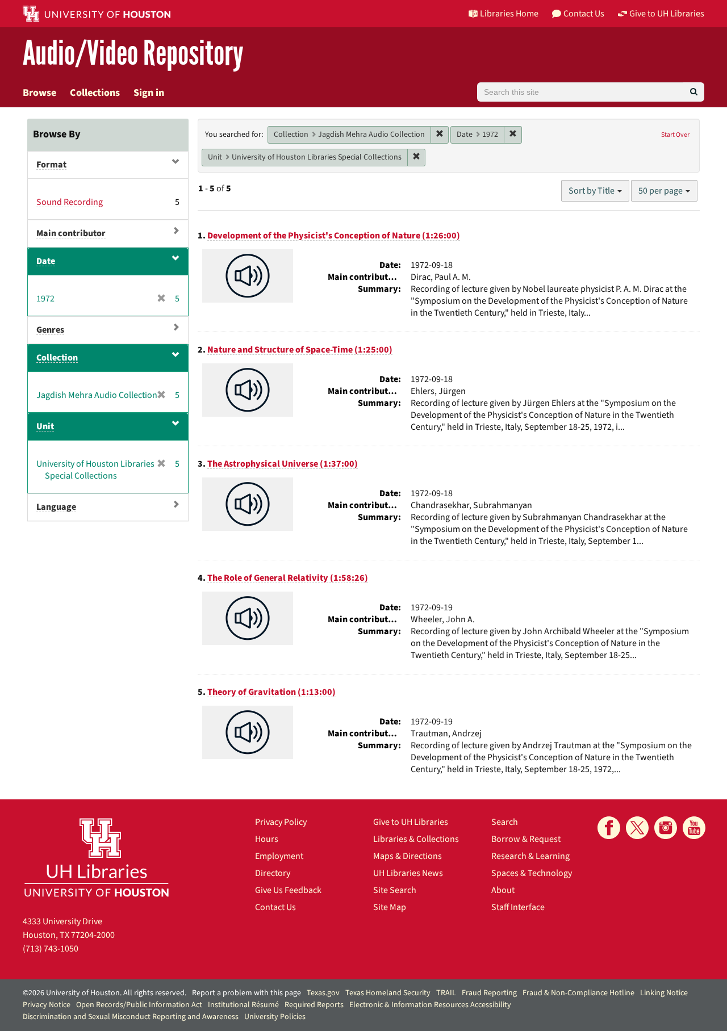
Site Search (394, 890)
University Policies (275, 1016)
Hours (266, 839)
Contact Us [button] (583, 13)
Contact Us (275, 907)
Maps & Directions (407, 856)
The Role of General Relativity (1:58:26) (287, 578)
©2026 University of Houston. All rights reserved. (104, 993)
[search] (693, 92)
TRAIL (446, 993)
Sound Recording (69, 202)
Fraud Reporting (489, 993)
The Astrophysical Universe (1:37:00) (282, 464)
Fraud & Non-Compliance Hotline (578, 993)
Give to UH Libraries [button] (666, 13)
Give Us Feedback (288, 890)
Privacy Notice (46, 1005)
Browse (39, 93)
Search (504, 822)
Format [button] (51, 164)
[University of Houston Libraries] (96, 857)
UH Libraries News (408, 873)
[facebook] (609, 827)
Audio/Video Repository (133, 54)
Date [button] (45, 261)
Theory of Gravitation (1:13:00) (271, 692)
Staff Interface (518, 907)
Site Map (389, 907)
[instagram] (665, 827)
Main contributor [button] (71, 233)
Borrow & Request (526, 839)
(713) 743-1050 (50, 948)
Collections (95, 93)
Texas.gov (323, 993)
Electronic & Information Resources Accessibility (430, 1005)
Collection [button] (57, 357)
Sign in (148, 93)
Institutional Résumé (243, 1005)
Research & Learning (530, 856)
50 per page (661, 191)
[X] (637, 827)
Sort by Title (592, 191)
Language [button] (56, 507)
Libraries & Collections (416, 839)
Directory (272, 873)
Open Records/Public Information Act (139, 1005)
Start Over (675, 135)
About (503, 890)
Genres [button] (50, 330)
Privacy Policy (281, 822)
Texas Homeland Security (388, 993)
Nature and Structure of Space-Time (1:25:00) (299, 349)
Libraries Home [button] (509, 13)
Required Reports (314, 1005)
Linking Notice (664, 993)
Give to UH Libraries (410, 822)
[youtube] (694, 827)
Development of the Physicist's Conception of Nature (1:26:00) (333, 235)
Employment (279, 856)
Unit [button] (45, 426)
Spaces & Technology (531, 873)
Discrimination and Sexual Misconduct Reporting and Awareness (131, 1016)
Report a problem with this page (246, 993)
